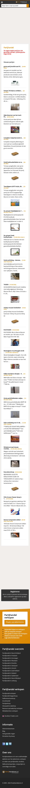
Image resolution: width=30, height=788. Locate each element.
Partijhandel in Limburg (9, 681)
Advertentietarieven (8, 729)
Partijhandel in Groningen (10, 658)
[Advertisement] (15, 25)
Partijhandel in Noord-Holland (11, 653)
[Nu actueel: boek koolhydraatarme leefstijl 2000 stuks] (15, 252)
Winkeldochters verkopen (10, 711)
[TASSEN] (15, 299)
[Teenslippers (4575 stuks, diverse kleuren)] (15, 202)
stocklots (21, 761)
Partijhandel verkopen (9, 693)
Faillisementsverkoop (8, 698)
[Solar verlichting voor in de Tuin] (15, 439)
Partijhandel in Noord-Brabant (11, 678)
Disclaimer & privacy (8, 736)
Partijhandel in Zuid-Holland (10, 671)
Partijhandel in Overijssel (9, 666)
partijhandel (14, 761)
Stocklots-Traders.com (11, 716)
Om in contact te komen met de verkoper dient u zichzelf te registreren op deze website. (15, 597)
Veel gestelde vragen (8, 734)
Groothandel (6, 701)
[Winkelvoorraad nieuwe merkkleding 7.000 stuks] (15, 463)
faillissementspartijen (8, 764)
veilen (6, 761)
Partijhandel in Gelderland (10, 676)
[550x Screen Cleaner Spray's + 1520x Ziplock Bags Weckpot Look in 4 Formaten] (15, 511)
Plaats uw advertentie (15, 622)
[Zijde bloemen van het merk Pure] (15, 129)
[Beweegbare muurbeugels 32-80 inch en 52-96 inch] (15, 366)
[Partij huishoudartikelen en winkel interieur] (15, 178)
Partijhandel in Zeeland (9, 673)
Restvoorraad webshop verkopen (12, 708)
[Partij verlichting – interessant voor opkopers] (15, 276)
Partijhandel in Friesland (9, 656)
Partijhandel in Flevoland (9, 661)
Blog (3, 731)
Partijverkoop (6, 703)
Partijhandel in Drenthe (9, 663)
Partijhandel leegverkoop (10, 696)
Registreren (15, 591)
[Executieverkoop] (15, 489)
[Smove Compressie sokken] (15, 535)
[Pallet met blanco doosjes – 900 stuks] (15, 390)
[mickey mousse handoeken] (15, 321)
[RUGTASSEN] (15, 342)
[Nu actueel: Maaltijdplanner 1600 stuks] (15, 227)
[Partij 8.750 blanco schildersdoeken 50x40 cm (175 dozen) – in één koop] (15, 107)
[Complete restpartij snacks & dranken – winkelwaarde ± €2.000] (15, 154)
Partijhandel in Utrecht (9, 668)
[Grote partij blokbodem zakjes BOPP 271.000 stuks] (15, 414)
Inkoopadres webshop (9, 706)
